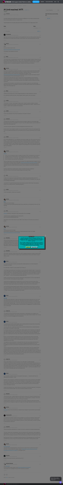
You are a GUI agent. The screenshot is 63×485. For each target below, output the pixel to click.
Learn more (33, 240)
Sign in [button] (55, 1)
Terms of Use (36, 243)
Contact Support (36, 1)
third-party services (25, 244)
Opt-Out (38, 245)
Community (42, 1)
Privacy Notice (29, 243)
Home (7, 2)
